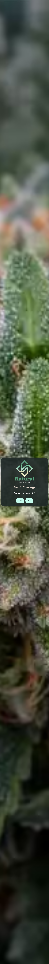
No (29, 500)
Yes (20, 500)
